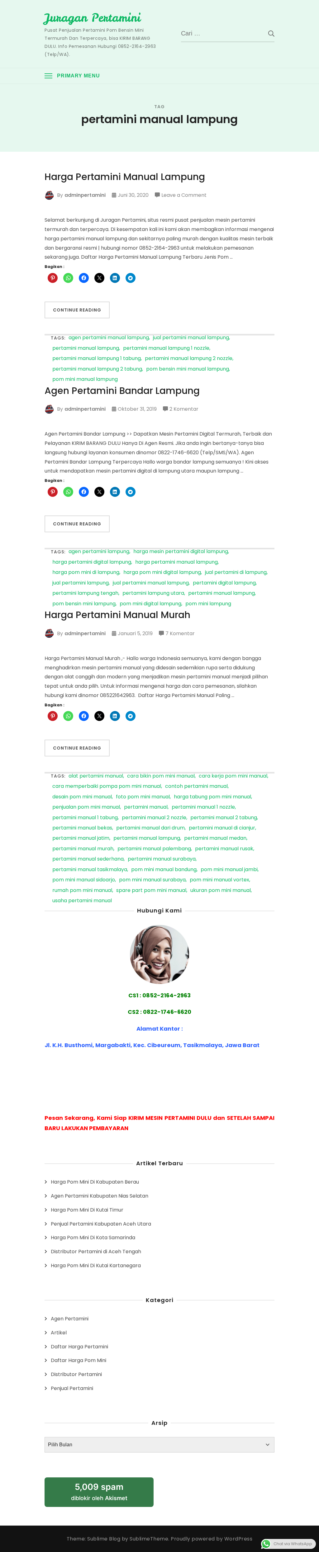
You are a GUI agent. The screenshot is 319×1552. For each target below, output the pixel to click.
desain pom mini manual (82, 797)
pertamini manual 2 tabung (223, 818)
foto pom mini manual (143, 797)
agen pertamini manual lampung (109, 338)
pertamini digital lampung (224, 583)
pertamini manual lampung (85, 348)
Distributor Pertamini (76, 1374)
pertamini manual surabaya (162, 859)
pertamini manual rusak (224, 849)
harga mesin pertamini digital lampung (180, 551)
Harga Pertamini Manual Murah (117, 614)
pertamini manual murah (82, 849)
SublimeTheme (149, 1538)
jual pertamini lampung (80, 583)
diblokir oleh (99, 1491)
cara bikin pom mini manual (161, 776)
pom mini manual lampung (85, 379)
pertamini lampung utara (153, 593)
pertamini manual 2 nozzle (154, 818)
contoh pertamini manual (196, 786)
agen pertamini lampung (99, 551)
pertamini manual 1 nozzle (203, 807)
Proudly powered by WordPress (211, 1538)
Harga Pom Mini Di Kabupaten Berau (95, 1181)
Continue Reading (77, 310)
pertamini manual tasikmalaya (89, 869)
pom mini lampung (208, 604)
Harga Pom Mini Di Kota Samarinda (93, 1237)
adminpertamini (85, 195)
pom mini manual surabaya (152, 880)
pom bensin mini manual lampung (187, 369)
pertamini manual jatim (80, 838)
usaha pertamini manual (82, 901)
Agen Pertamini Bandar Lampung (122, 390)
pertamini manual (146, 807)
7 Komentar (180, 634)
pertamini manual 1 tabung (85, 818)
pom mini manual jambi (229, 869)
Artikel (59, 1332)
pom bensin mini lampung (84, 604)
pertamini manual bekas (82, 828)
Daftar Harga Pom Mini (78, 1360)
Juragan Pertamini (92, 17)
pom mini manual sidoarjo (83, 880)
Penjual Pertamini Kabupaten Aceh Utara (101, 1223)
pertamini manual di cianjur (222, 828)
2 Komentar (183, 409)
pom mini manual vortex (219, 880)
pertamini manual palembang (154, 849)
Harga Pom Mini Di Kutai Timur (87, 1209)
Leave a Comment (184, 195)
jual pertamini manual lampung (191, 338)
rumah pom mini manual (82, 890)
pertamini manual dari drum (150, 828)
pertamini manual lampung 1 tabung (96, 358)
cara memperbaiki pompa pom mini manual (106, 786)
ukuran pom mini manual (220, 890)
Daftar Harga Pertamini (79, 1346)
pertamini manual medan (215, 838)
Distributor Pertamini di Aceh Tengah (96, 1251)
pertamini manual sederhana (88, 859)
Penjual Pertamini (72, 1388)
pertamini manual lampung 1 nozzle (166, 348)
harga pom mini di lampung (85, 572)
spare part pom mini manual (151, 890)
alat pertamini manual (96, 776)
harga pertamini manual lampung (176, 562)
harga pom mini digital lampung (162, 572)
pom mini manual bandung (164, 869)
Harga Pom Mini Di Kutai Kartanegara (96, 1265)
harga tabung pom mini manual (212, 797)
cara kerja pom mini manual (233, 776)
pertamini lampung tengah (85, 593)
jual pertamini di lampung (236, 572)
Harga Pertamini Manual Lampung (125, 176)
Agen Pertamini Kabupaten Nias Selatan (99, 1195)
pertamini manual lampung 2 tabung (97, 369)
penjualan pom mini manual (86, 807)
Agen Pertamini (69, 1318)
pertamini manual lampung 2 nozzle (188, 358)
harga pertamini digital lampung (91, 562)
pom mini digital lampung (150, 604)
